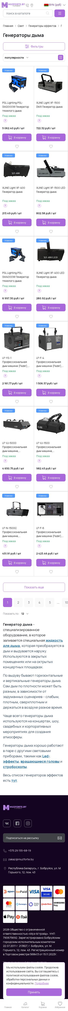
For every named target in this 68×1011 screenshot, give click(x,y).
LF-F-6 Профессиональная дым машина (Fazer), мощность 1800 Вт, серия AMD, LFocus (49, 532)
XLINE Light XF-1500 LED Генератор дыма (50, 190)
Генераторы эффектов (42, 26)
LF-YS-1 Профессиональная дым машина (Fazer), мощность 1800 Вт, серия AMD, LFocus (15, 362)
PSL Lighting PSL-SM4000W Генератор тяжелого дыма (15, 277)
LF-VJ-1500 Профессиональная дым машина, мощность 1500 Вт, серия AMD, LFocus (48, 447)
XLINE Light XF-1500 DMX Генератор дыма (49, 104)
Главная (8, 26)
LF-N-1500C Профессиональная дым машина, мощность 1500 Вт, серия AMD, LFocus (14, 532)
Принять (34, 992)
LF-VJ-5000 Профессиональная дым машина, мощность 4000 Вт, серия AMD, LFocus (14, 447)
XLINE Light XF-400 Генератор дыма (13, 190)
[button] (59, 13)
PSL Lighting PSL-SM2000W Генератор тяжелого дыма (15, 106)
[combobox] (28, 13)
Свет (21, 26)
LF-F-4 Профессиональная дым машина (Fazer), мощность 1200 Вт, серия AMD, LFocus (49, 362)
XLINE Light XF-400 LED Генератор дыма (50, 275)
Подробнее (42, 983)
